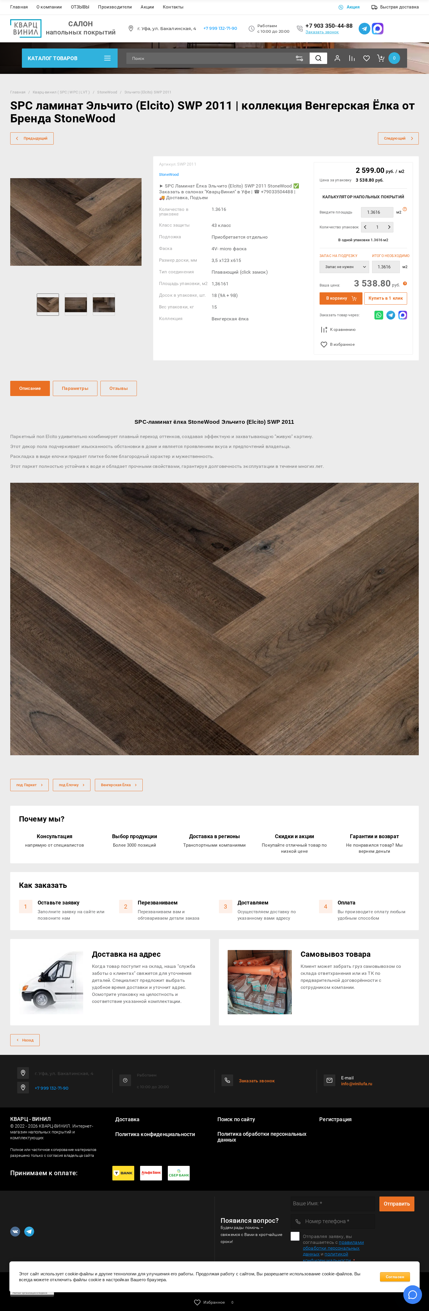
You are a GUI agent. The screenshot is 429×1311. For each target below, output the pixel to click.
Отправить (397, 1204)
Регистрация (335, 1119)
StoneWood (169, 174)
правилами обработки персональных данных (333, 1248)
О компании (49, 7)
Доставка (127, 1119)
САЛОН (80, 24)
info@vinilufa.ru (356, 1083)
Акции (147, 7)
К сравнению (342, 329)
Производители (115, 7)
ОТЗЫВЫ (80, 7)
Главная (19, 7)
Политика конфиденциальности (155, 1134)
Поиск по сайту (236, 1119)
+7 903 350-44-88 (329, 25)
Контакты (173, 7)
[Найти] (318, 58)
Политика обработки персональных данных (262, 1137)
